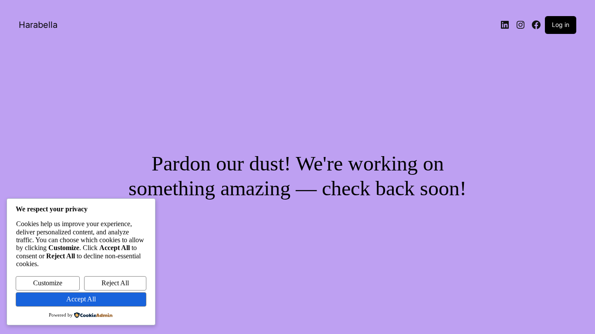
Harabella (38, 25)
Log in (560, 24)
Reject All (115, 283)
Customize (47, 283)
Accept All (81, 299)
